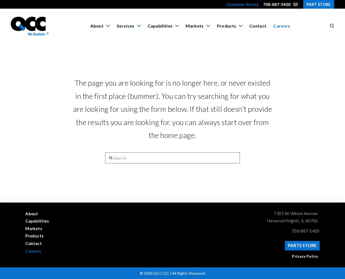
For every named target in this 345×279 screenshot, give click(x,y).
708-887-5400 (306, 230)
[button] (331, 26)
